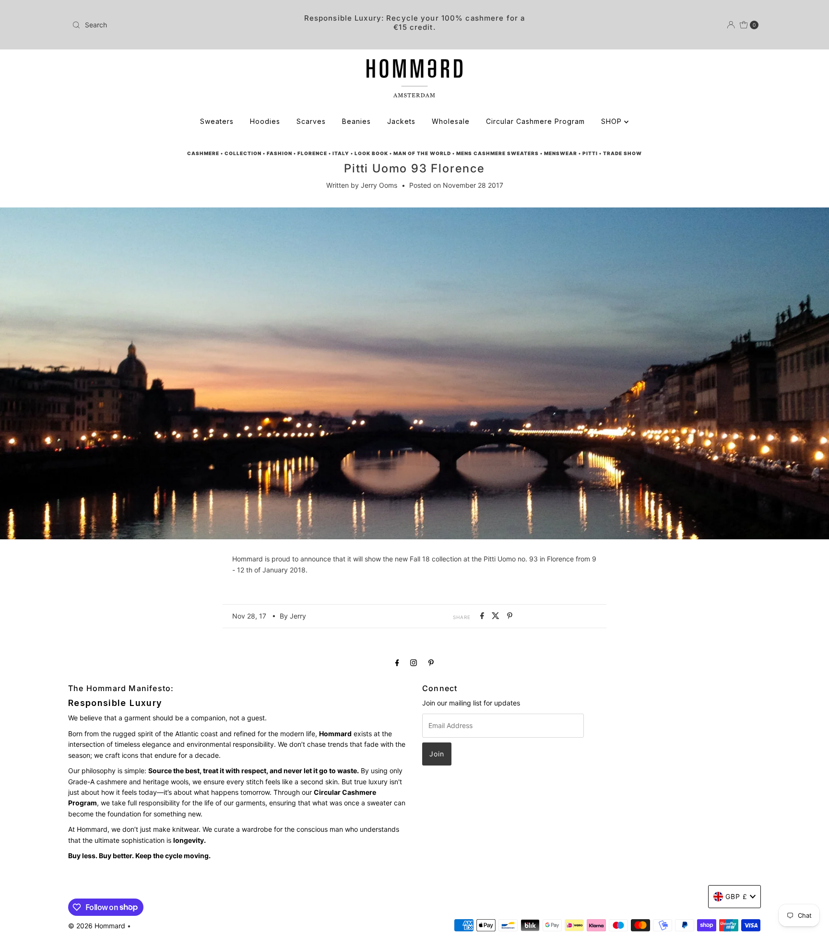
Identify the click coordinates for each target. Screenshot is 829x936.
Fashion (279, 153)
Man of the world (422, 153)
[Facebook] (397, 662)
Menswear (560, 153)
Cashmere (203, 153)
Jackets (401, 121)
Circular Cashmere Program (535, 121)
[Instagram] (413, 662)
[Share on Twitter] (497, 616)
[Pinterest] (431, 662)
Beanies (356, 121)
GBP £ (736, 896)
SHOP (612, 121)
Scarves (311, 121)
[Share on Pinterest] (509, 616)
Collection (243, 153)
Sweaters (217, 121)
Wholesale (451, 121)
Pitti (590, 153)
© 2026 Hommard (96, 926)
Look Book (371, 153)
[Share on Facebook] (483, 616)
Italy (340, 153)
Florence (312, 153)
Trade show (622, 153)
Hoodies (265, 121)
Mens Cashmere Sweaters (497, 153)
